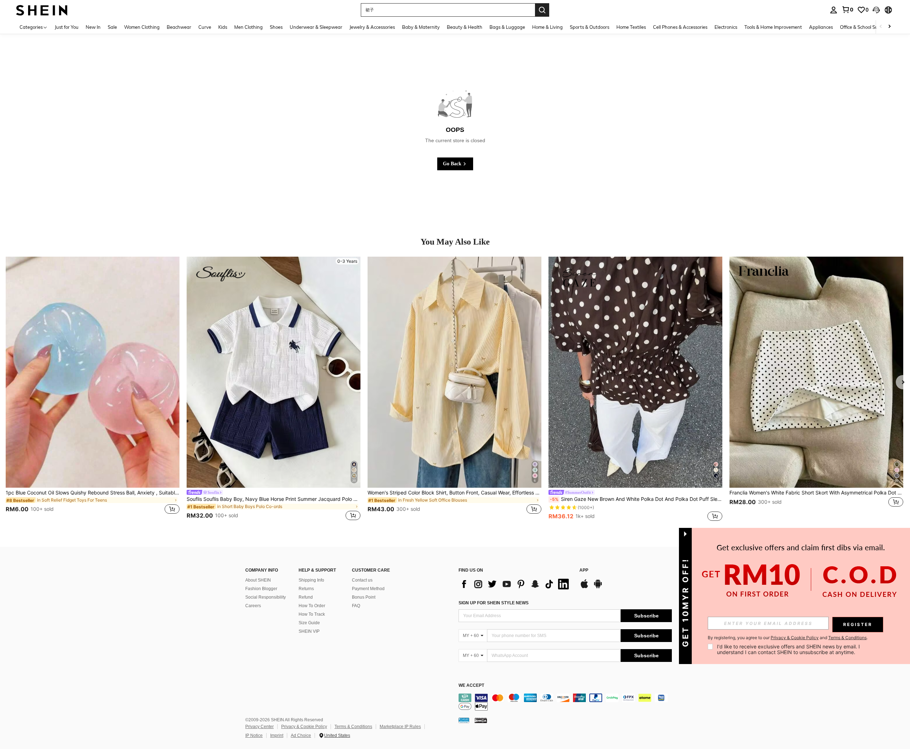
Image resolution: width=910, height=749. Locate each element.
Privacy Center (259, 726)
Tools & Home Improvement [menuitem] (773, 27)
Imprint (276, 735)
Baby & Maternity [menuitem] (421, 27)
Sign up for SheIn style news (494, 602)
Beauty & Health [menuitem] (464, 27)
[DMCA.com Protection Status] (481, 719)
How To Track (312, 614)
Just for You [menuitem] (67, 27)
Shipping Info (311, 580)
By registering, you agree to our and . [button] (788, 637)
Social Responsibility (265, 597)
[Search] (542, 10)
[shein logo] (42, 9)
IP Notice (254, 735)
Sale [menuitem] (112, 27)
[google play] (598, 587)
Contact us (362, 580)
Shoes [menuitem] (276, 27)
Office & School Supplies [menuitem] (865, 27)
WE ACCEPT (471, 685)
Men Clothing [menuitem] (248, 27)
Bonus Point (363, 597)
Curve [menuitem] (204, 27)
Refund (306, 597)
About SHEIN (258, 580)
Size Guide (309, 622)
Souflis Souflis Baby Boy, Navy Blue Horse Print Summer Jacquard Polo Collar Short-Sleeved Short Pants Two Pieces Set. (273, 499)
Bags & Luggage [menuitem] (507, 27)
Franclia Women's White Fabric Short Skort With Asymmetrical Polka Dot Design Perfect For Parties (816, 493)
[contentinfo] (565, 702)
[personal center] (833, 10)
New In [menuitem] (93, 27)
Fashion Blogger (261, 588)
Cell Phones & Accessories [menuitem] (680, 27)
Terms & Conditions (353, 726)
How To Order (312, 605)
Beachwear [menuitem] (179, 27)
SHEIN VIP (309, 631)
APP (583, 570)
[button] (876, 10)
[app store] (584, 587)
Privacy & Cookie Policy (304, 726)
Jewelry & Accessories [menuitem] (372, 27)
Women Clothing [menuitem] (142, 27)
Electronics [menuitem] (725, 27)
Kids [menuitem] (222, 27)
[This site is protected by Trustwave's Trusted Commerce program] (464, 719)
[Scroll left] (880, 27)
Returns (306, 588)
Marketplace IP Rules (400, 726)
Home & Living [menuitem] (547, 27)
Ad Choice (301, 735)
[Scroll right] (889, 27)
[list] (515, 584)
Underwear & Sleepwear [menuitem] (316, 27)
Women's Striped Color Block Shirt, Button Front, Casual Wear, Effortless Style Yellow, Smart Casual (454, 493)
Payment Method (368, 588)
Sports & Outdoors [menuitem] (589, 27)
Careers (253, 605)
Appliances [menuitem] (821, 27)
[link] (847, 9)
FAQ (356, 605)
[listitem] (93, 390)
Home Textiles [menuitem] (631, 27)
